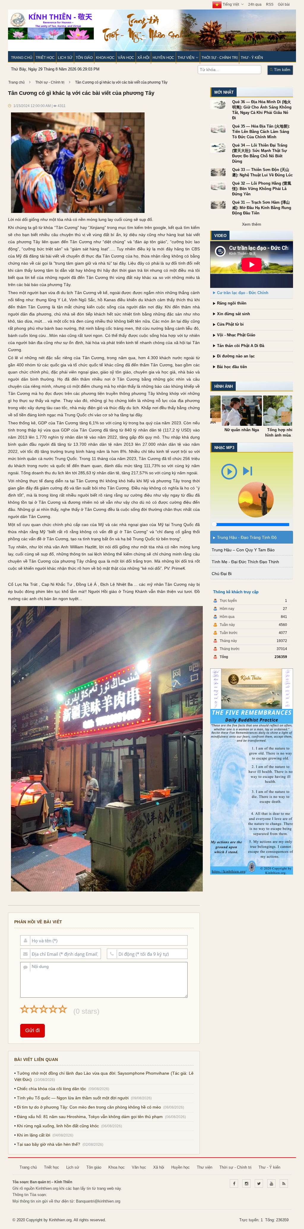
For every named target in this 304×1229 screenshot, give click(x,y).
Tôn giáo (82, 58)
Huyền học (161, 58)
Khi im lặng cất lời (31, 1135)
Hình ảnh (221, 386)
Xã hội (141, 58)
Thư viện (183, 58)
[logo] (49, 24)
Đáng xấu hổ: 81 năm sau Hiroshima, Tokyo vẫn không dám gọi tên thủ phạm (88, 1117)
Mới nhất (221, 92)
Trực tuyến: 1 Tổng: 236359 (261, 1220)
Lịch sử (63, 58)
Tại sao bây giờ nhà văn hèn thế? (46, 1144)
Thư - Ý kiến (250, 58)
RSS (267, 4)
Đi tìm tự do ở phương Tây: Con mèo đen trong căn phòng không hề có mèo (87, 1107)
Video (218, 235)
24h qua (252, 4)
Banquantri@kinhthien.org (96, 1201)
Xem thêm (249, 224)
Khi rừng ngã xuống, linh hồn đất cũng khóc (56, 1126)
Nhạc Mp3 (222, 447)
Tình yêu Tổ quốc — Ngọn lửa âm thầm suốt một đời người (70, 1098)
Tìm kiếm (279, 70)
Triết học (43, 58)
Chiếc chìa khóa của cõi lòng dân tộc (49, 1089)
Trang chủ (19, 58)
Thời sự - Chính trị (217, 58)
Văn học (124, 58)
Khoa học (103, 58)
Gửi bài (282, 4)
